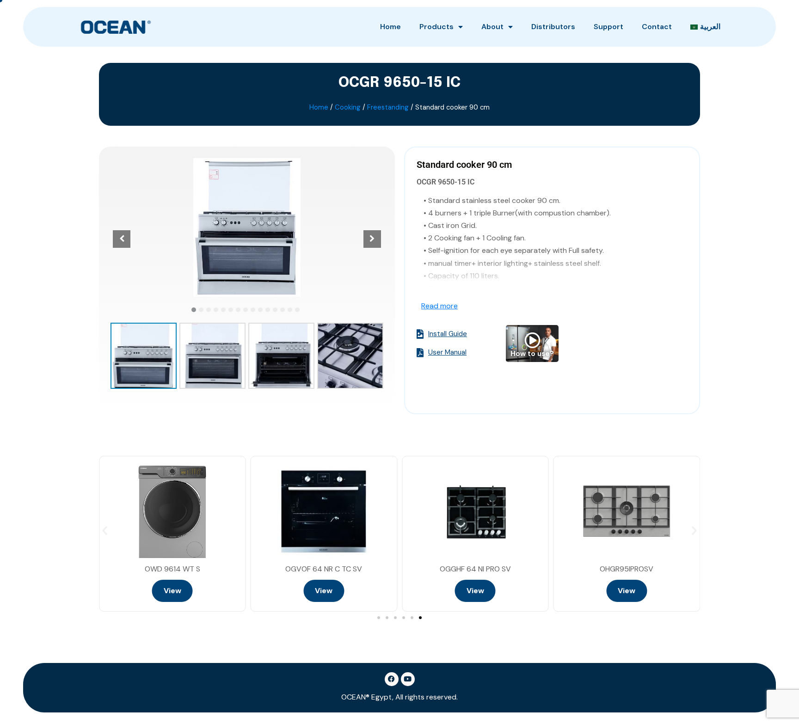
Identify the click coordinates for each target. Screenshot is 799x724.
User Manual (447, 352)
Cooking (348, 107)
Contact (657, 26)
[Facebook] (392, 679)
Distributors (553, 26)
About (492, 26)
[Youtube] (408, 679)
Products (436, 26)
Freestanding (388, 107)
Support (608, 26)
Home (390, 26)
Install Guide (447, 334)
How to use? (532, 353)
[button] (193, 309)
